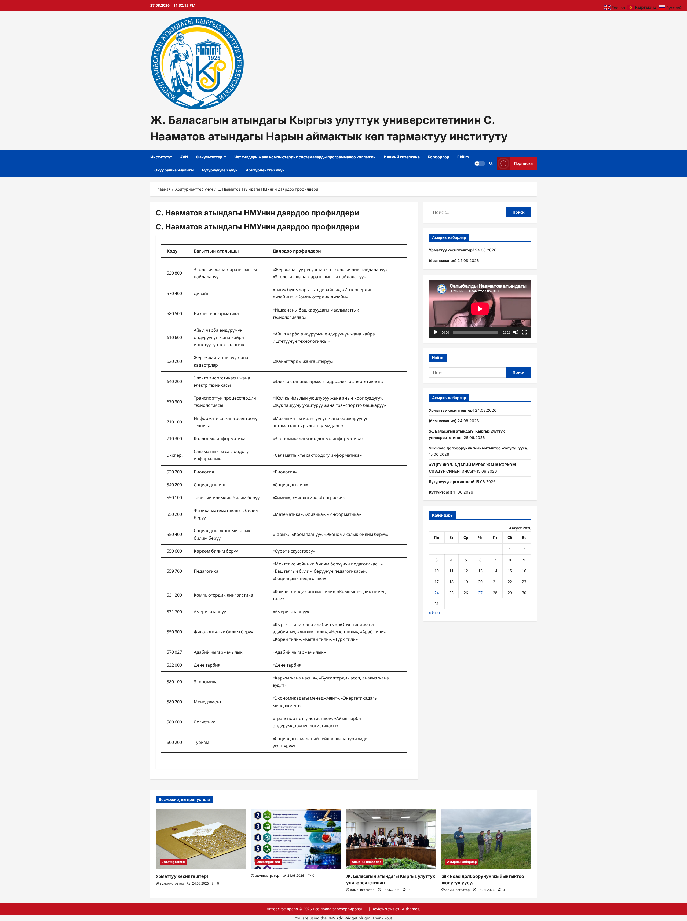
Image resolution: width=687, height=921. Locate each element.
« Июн (434, 612)
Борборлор (438, 157)
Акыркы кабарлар (367, 862)
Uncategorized (173, 862)
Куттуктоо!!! (440, 492)
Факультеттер (209, 157)
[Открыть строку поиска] (491, 163)
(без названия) (442, 260)
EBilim (463, 157)
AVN (184, 157)
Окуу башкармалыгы (174, 170)
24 (436, 592)
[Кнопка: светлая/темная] (479, 163)
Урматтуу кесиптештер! (451, 250)
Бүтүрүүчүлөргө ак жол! (451, 481)
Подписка (523, 163)
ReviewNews (383, 908)
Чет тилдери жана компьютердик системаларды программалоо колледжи (305, 157)
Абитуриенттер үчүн (265, 170)
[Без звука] (515, 332)
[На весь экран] (524, 332)
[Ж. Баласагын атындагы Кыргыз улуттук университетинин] (391, 839)
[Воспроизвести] (435, 332)
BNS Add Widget (342, 917)
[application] (480, 309)
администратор (172, 883)
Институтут (161, 157)
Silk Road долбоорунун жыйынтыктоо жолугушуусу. (478, 448)
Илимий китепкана (402, 157)
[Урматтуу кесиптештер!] (201, 839)
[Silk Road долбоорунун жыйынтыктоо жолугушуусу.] (486, 839)
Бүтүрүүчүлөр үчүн (220, 170)
